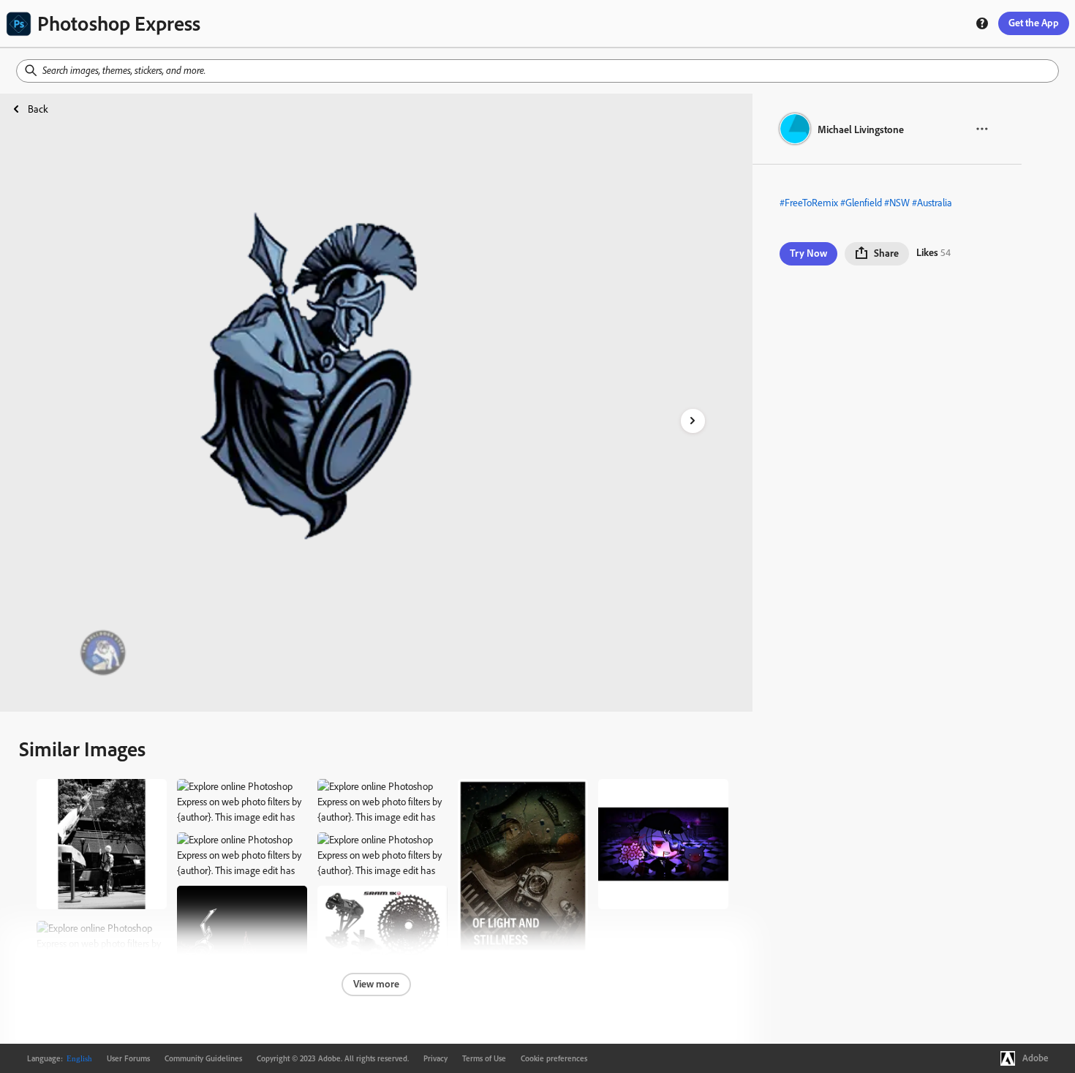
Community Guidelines (203, 1058)
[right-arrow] (693, 421)
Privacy (435, 1058)
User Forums (128, 1058)
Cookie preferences (554, 1058)
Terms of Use (484, 1058)
